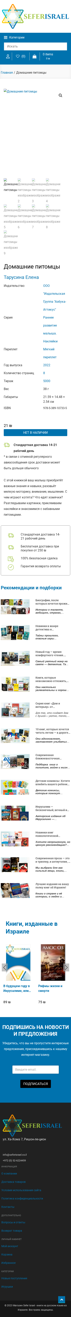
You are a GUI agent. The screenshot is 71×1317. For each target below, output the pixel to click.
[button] (60, 95)
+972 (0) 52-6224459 (14, 1160)
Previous (5, 967)
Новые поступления (14, 1278)
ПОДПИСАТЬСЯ (35, 1084)
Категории (16, 37)
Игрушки (7, 1286)
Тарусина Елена (21, 277)
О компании (9, 1173)
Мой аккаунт (9, 1246)
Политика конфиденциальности (22, 1198)
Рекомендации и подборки (31, 587)
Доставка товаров (13, 1181)
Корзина (6, 1254)
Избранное (8, 1262)
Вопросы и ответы (13, 1222)
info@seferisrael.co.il (15, 1154)
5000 (46, 381)
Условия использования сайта (21, 1190)
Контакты (7, 1206)
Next (66, 967)
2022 (46, 365)
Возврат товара (11, 1230)
